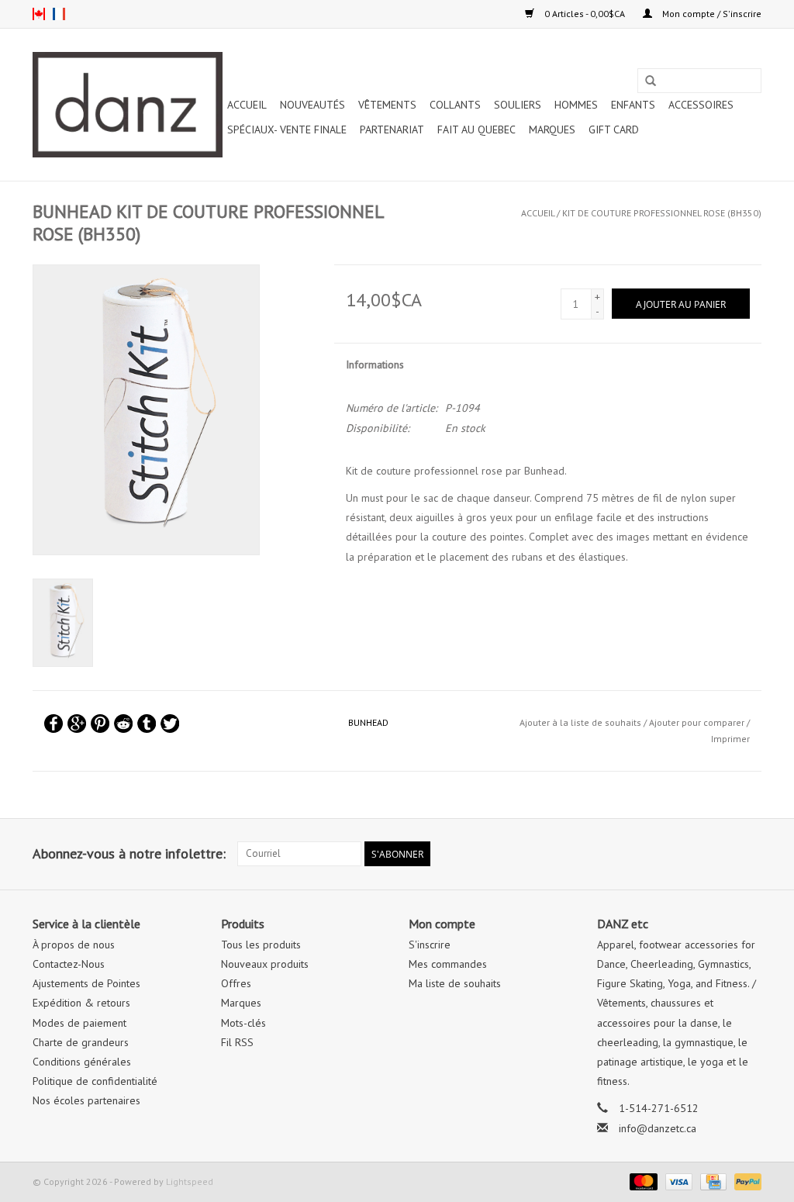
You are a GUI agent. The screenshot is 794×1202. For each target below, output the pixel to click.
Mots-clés (243, 1023)
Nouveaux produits (265, 964)
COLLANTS (455, 105)
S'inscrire (430, 945)
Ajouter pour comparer (698, 722)
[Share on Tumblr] (146, 723)
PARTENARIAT (392, 129)
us (39, 14)
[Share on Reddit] (123, 723)
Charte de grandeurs (81, 1042)
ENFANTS (633, 105)
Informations (375, 364)
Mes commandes (448, 964)
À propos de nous (74, 945)
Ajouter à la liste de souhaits (580, 722)
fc (59, 14)
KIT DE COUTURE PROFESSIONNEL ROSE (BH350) (661, 213)
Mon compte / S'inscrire (710, 13)
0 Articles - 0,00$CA (584, 13)
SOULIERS (517, 105)
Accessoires (701, 105)
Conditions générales (82, 1062)
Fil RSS (237, 1042)
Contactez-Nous (69, 964)
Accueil (247, 105)
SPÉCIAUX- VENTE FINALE (287, 129)
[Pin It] (100, 723)
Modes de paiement (79, 1023)
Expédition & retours (81, 1003)
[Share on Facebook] (53, 723)
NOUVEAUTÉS (312, 105)
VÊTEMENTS (387, 105)
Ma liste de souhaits (455, 983)
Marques (552, 129)
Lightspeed (189, 1181)
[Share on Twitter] (170, 723)
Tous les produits (261, 945)
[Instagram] (749, 853)
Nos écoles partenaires (86, 1100)
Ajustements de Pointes (86, 983)
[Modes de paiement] (641, 1180)
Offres (236, 983)
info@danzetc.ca (657, 1128)
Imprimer (730, 738)
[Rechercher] (650, 81)
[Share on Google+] (76, 723)
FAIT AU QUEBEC (476, 129)
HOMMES (576, 105)
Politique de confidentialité (95, 1081)
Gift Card (614, 129)
